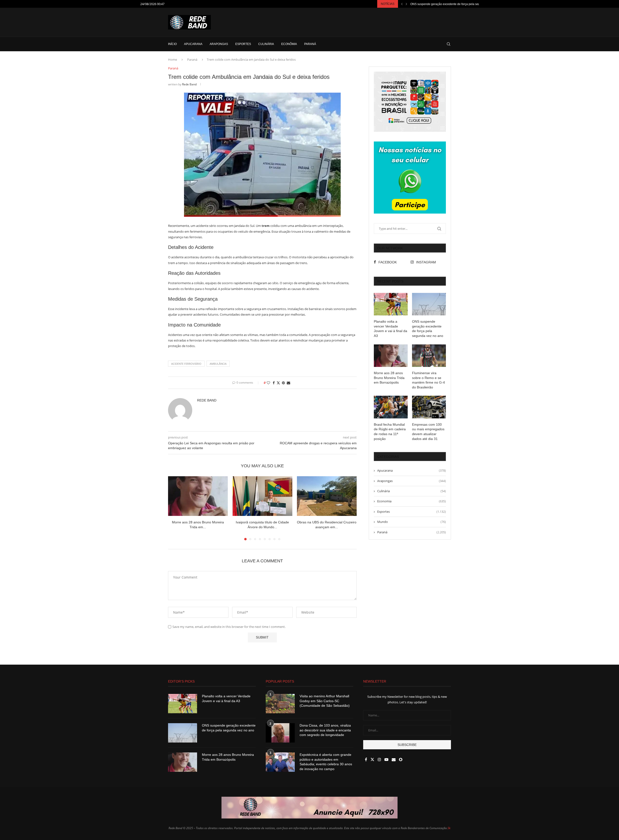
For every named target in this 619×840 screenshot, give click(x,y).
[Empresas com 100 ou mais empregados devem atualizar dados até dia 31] (429, 407)
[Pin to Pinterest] (283, 382)
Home (172, 59)
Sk (449, 828)
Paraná (310, 44)
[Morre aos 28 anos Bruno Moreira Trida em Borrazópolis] (198, 496)
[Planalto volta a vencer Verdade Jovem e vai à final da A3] (391, 304)
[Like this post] (268, 382)
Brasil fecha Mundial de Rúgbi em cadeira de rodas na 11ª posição (390, 432)
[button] (402, 4)
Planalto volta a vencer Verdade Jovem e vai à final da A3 (390, 329)
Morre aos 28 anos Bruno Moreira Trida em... (439, 4)
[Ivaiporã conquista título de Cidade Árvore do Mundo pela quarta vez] (262, 496)
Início (172, 44)
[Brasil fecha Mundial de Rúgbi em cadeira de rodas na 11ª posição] (391, 407)
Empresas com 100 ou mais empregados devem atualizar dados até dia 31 (428, 432)
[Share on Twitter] (278, 382)
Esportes (243, 44)
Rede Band (189, 84)
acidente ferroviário (186, 363)
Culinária (266, 44)
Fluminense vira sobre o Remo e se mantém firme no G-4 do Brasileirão (428, 380)
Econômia (289, 44)
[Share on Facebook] (274, 382)
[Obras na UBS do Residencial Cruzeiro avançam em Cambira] (327, 496)
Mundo (411, 522)
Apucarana (193, 44)
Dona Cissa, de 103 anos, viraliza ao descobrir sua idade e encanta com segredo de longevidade (325, 730)
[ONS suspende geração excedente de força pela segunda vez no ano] (429, 304)
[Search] (448, 44)
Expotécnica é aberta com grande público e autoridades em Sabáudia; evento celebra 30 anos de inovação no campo (326, 762)
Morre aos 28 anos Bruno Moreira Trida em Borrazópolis (389, 377)
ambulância (218, 363)
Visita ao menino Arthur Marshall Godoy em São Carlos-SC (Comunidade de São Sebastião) (325, 700)
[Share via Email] (288, 382)
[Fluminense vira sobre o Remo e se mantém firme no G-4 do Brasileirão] (429, 355)
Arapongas (219, 44)
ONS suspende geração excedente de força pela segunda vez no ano (427, 329)
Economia (411, 501)
